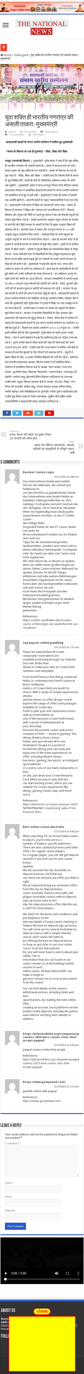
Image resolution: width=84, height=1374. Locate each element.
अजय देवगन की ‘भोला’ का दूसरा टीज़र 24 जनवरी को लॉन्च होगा (30, 435)
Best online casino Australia (43, 827)
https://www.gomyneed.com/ (44, 1082)
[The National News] (42, 26)
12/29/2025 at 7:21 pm (66, 1086)
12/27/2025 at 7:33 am (66, 647)
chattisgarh (21, 55)
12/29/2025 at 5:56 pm (66, 1045)
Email (8, 1196)
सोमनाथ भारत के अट (19, 47)
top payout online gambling (43, 642)
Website (10, 1210)
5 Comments (16, 134)
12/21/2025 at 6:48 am (66, 476)
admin (12, 131)
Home (7, 55)
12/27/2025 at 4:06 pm (66, 831)
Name (9, 1183)
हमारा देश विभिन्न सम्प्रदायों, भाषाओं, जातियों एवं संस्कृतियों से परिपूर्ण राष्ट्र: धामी (54, 447)
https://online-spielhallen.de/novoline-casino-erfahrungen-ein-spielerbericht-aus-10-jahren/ (51, 623)
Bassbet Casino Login (38, 472)
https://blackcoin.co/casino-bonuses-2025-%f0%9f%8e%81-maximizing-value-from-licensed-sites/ (50, 808)
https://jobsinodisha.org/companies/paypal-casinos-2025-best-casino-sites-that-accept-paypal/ (51, 1063)
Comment (12, 1143)
